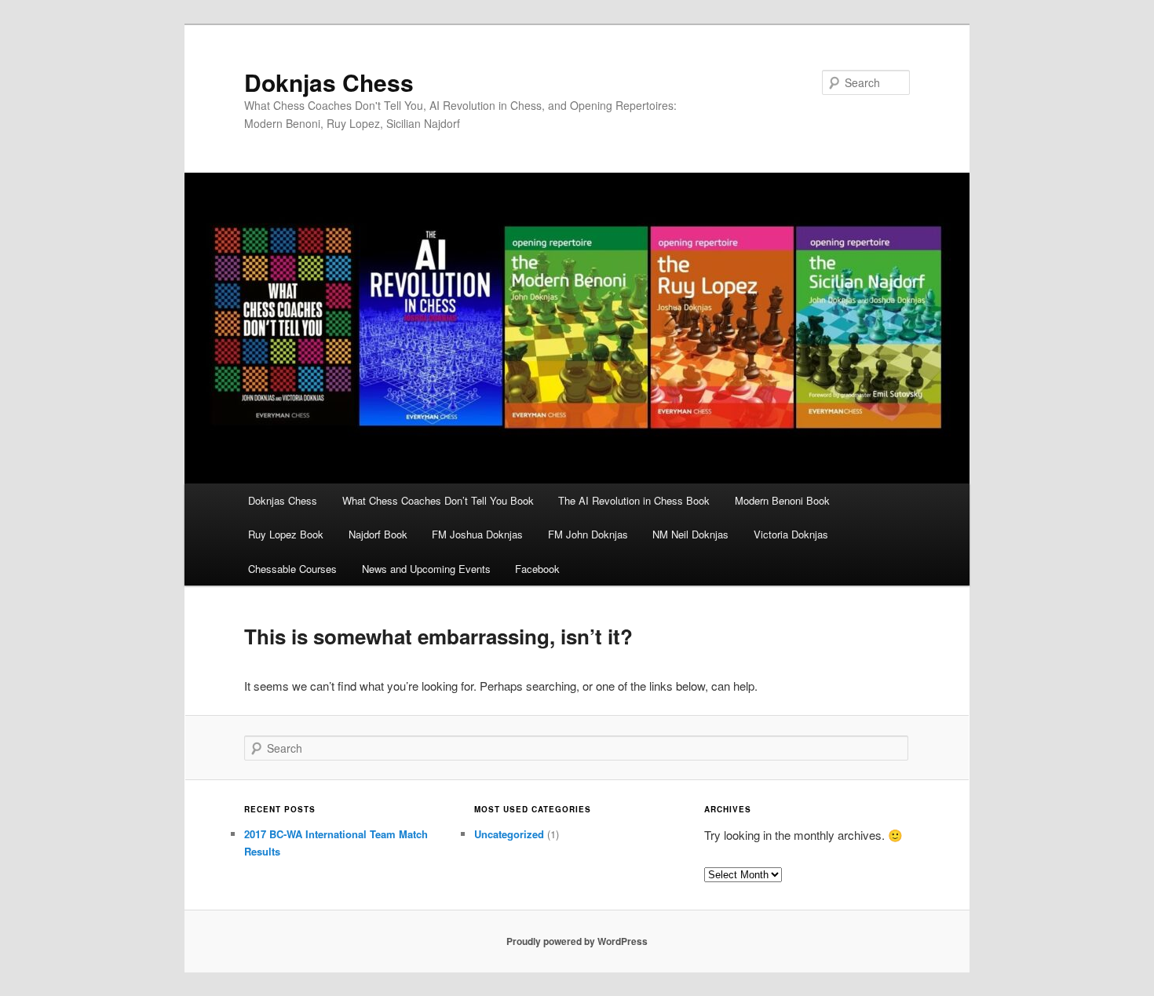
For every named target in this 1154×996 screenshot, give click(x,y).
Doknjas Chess (329, 82)
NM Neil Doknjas (690, 534)
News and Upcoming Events (426, 568)
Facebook (537, 568)
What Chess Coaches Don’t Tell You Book (438, 500)
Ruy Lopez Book (285, 534)
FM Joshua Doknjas (477, 534)
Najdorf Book (378, 534)
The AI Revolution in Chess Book (634, 500)
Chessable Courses (292, 568)
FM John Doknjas (588, 534)
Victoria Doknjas (791, 534)
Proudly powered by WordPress (577, 941)
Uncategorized (509, 833)
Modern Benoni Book (782, 500)
